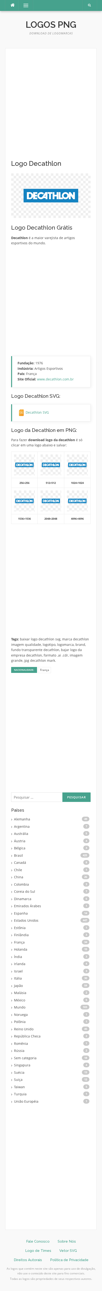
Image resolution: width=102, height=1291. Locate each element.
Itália (18, 978)
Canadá (20, 862)
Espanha (21, 913)
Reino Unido (23, 1029)
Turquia (20, 1094)
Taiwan (19, 1087)
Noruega (21, 1014)
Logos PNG (51, 24)
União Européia (26, 1101)
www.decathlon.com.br (55, 379)
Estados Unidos (26, 920)
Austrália (21, 833)
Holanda (20, 949)
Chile (18, 870)
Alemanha (22, 819)
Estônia (20, 927)
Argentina (22, 826)
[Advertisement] (51, 107)
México (19, 1000)
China (18, 877)
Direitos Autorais (28, 1260)
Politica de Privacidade (69, 1260)
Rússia (19, 1050)
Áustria (19, 841)
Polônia (20, 1021)
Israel (18, 971)
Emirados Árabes (27, 906)
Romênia (21, 1043)
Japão (18, 985)
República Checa (27, 1036)
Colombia (21, 884)
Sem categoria (25, 1058)
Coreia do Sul (24, 891)
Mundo (19, 1007)
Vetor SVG (68, 1251)
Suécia (19, 1072)
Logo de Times (38, 1251)
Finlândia (21, 935)
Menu (23, 5)
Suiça (18, 1079)
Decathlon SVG (37, 412)
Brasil (18, 855)
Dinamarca (22, 899)
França (44, 670)
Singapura (22, 1065)
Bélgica (19, 848)
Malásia (20, 992)
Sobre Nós (67, 1241)
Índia (18, 956)
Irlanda (19, 964)
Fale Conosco (38, 1241)
